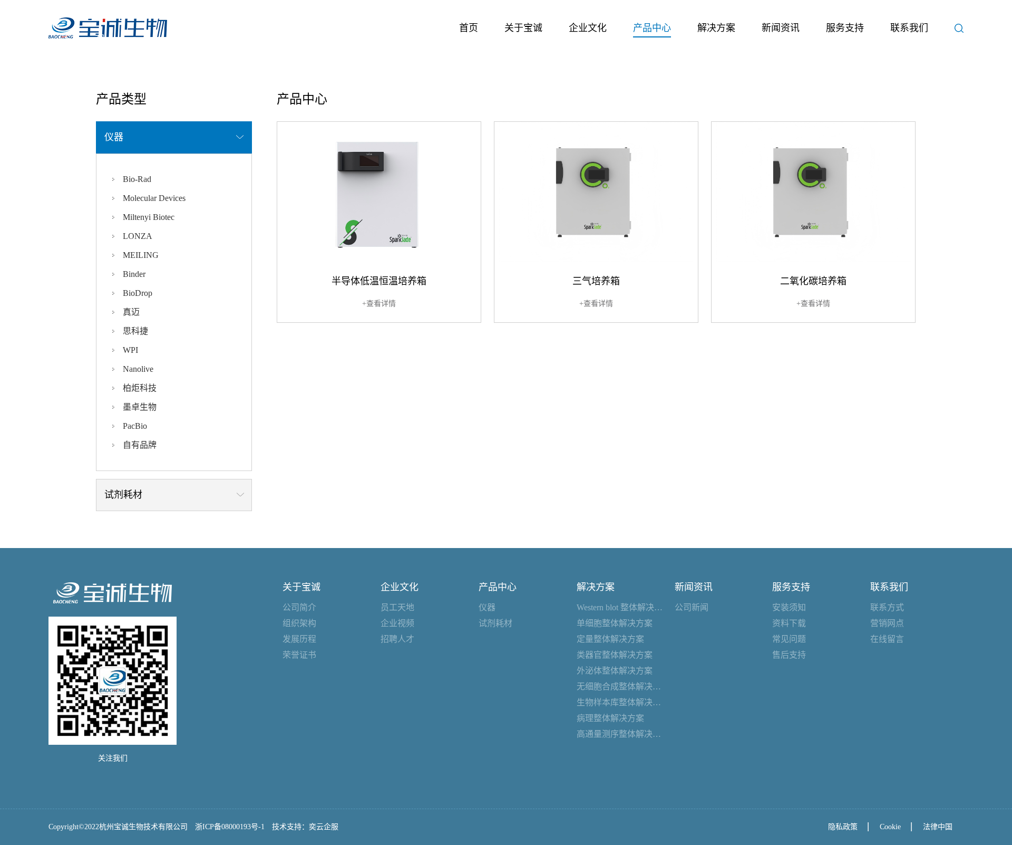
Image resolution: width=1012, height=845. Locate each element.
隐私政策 (843, 827)
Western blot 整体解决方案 (620, 607)
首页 (468, 28)
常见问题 (789, 639)
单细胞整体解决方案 (615, 623)
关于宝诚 (523, 28)
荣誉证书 (299, 654)
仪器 (487, 607)
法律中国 (937, 827)
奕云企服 (323, 827)
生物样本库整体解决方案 (620, 702)
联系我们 (909, 28)
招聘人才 (397, 639)
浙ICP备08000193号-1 (230, 827)
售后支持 (789, 654)
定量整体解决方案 (610, 639)
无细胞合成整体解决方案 (620, 686)
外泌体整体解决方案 (615, 670)
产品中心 (652, 28)
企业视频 (397, 623)
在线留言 (887, 639)
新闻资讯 (781, 28)
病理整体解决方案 (610, 718)
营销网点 (887, 623)
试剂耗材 (495, 623)
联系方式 (887, 607)
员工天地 (397, 607)
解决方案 (716, 28)
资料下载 (789, 623)
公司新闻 (691, 607)
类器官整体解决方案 (615, 654)
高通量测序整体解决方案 (620, 733)
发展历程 (299, 639)
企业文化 (588, 28)
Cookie (890, 827)
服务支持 (845, 28)
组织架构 (299, 623)
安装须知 (789, 607)
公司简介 (299, 607)
